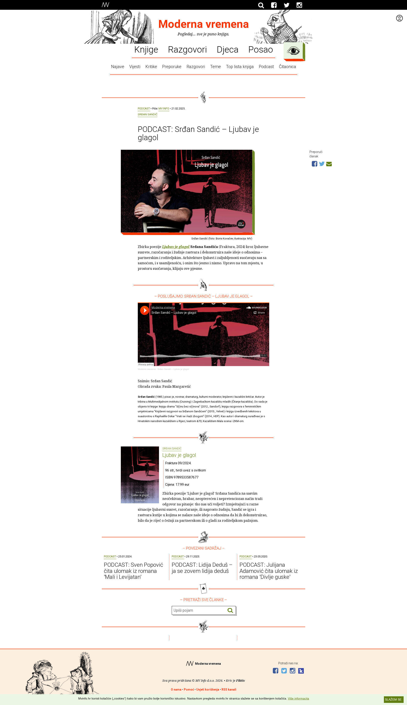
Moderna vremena (203, 24)
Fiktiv (240, 680)
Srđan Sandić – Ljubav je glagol (173, 369)
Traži (230, 610)
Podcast (266, 66)
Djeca (227, 49)
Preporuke (171, 66)
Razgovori (187, 49)
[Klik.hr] (301, 671)
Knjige (146, 49)
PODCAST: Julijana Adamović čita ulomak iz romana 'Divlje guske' (269, 571)
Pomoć (189, 689)
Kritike (151, 66)
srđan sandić (147, 114)
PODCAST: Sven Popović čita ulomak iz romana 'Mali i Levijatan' (133, 571)
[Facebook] (274, 5)
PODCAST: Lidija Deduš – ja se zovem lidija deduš (202, 568)
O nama (176, 689)
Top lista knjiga (240, 66)
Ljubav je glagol (179, 455)
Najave (117, 66)
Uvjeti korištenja (207, 689)
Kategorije (293, 50)
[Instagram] (299, 5)
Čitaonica (287, 66)
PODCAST (144, 108)
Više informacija (298, 698)
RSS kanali (229, 689)
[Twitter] (286, 5)
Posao (260, 49)
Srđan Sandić (171, 448)
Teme (215, 66)
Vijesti (134, 66)
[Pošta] (329, 163)
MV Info (164, 108)
